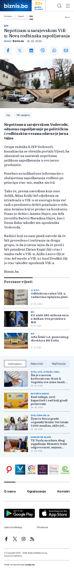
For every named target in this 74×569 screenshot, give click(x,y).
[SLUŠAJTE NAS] (31, 470)
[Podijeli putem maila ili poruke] (66, 50)
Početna (8, 16)
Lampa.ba (30, 565)
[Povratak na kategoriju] (67, 17)
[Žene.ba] (43, 470)
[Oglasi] (9, 470)
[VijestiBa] (20, 470)
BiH (31, 16)
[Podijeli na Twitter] (20, 50)
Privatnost (42, 527)
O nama (10, 491)
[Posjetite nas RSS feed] (32, 539)
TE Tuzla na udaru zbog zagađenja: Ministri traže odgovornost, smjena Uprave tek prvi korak (49, 443)
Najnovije (37, 363)
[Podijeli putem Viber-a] (43, 50)
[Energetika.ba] (65, 470)
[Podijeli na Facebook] (8, 50)
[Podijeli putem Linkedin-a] (31, 50)
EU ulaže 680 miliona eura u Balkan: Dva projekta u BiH (50, 318)
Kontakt (63, 491)
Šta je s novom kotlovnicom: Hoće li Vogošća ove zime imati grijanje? (48, 378)
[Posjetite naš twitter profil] (15, 539)
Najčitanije (59, 363)
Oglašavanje (36, 491)
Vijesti (21, 16)
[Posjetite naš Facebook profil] (6, 539)
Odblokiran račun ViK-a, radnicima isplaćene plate (49, 295)
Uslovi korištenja (13, 527)
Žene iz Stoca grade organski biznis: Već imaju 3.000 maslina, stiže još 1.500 (49, 422)
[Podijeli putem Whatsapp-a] (54, 50)
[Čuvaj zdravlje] (54, 470)
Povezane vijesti (18, 281)
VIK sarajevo (23, 115)
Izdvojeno (15, 364)
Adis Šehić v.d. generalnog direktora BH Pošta (49, 338)
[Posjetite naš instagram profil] (23, 539)
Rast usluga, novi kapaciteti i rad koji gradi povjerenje (49, 400)
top (8, 115)
